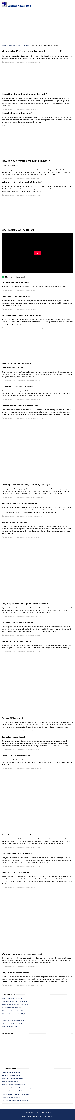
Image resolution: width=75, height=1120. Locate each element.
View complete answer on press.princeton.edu (30, 497)
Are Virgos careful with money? (11, 1075)
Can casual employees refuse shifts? (13, 1023)
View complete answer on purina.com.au (28, 866)
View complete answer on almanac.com (28, 847)
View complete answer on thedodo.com (28, 749)
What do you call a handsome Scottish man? (15, 1094)
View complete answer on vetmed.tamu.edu (29, 768)
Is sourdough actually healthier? (12, 1091)
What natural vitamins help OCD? (12, 1011)
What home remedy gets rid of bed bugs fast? (16, 1017)
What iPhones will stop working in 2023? (14, 998)
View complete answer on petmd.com (27, 109)
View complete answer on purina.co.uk (28, 966)
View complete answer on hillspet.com (28, 126)
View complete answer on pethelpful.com (28, 380)
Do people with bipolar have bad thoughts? (15, 1100)
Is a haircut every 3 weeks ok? (11, 1007)
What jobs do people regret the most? (13, 1084)
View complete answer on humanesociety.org (30, 328)
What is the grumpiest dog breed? (12, 1078)
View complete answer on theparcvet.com (29, 537)
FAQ (23, 1116)
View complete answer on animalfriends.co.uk (30, 418)
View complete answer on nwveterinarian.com (30, 516)
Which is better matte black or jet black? (14, 1020)
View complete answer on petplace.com (28, 195)
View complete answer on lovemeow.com (28, 399)
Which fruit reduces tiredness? (11, 1097)
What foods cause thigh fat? (10, 1081)
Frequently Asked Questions (19, 45)
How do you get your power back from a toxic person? (18, 1088)
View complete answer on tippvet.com (28, 178)
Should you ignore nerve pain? (11, 1072)
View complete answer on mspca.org (27, 887)
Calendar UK (48, 1116)
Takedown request (9, 62)
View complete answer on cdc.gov (27, 290)
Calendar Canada (34, 1116)
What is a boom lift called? (10, 1026)
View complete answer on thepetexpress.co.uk (30, 731)
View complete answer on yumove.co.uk (28, 62)
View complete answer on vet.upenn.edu (28, 635)
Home (4, 45)
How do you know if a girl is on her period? (15, 1001)
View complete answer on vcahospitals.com (29, 985)
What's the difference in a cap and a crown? (15, 1004)
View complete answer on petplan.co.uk (28, 309)
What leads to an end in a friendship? (13, 1014)
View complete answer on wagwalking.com (29, 616)
